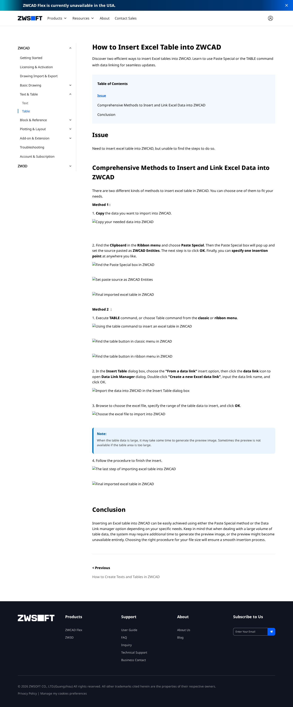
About (105, 18)
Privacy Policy (27, 693)
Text (25, 103)
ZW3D (69, 637)
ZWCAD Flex (73, 630)
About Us (183, 630)
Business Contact (133, 660)
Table (26, 111)
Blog (180, 637)
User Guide (129, 630)
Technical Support (134, 652)
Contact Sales (126, 18)
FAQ (124, 637)
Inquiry (126, 645)
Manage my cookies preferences (63, 693)
